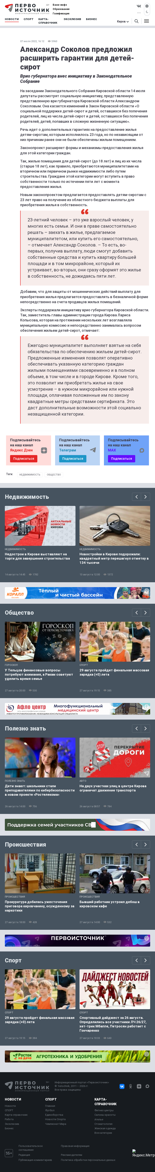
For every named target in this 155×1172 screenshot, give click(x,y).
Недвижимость (29, 474)
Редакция (24, 1154)
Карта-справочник (16, 1114)
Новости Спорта (55, 1119)
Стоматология (103, 1123)
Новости (13, 1099)
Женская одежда (105, 1128)
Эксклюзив (12, 1123)
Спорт (13, 960)
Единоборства (54, 1114)
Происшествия (25, 844)
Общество (54, 474)
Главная (50, 1105)
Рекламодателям (71, 1154)
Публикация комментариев (35, 1159)
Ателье (98, 1119)
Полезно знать (25, 728)
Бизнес (9, 1128)
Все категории (103, 1132)
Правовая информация (75, 1145)
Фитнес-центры (104, 1110)
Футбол (49, 1110)
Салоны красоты (105, 1114)
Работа (9, 1119)
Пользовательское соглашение (31, 1147)
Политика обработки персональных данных (88, 1159)
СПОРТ (9, 1110)
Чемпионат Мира (55, 1123)
